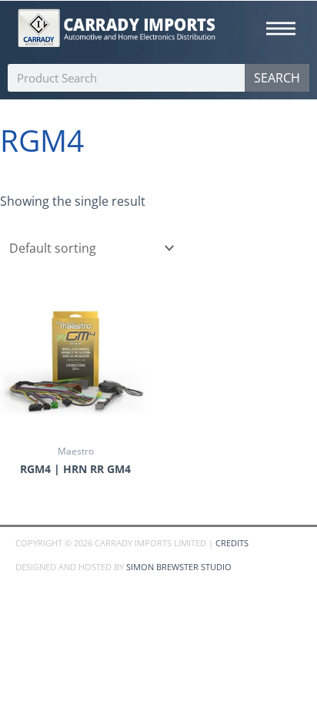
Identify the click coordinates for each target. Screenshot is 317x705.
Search (277, 77)
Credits (232, 543)
